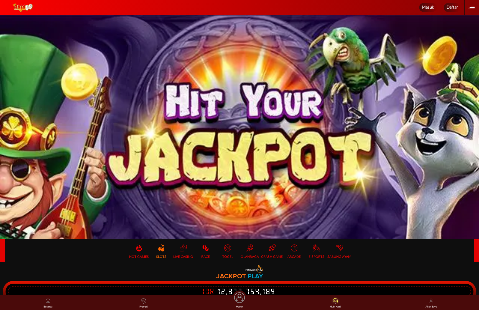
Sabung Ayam (339, 256)
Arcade (294, 256)
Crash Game (272, 256)
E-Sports (316, 256)
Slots (161, 256)
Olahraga (250, 256)
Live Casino (183, 256)
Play (255, 276)
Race (205, 256)
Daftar (452, 7)
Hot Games (139, 256)
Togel (227, 256)
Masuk (428, 7)
